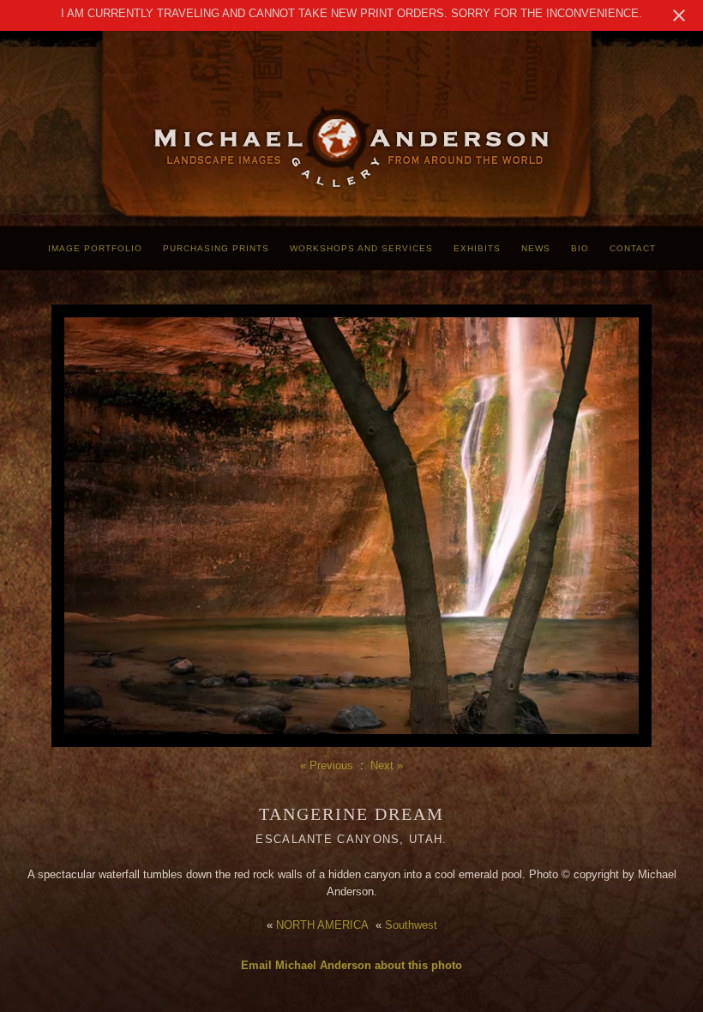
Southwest (411, 925)
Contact (633, 248)
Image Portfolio (95, 248)
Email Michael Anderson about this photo (351, 965)
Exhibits (477, 248)
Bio (580, 248)
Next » (386, 765)
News (535, 248)
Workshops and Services (361, 248)
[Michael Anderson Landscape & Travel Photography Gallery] (351, 184)
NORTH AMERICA (322, 925)
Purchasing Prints (216, 248)
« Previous (326, 765)
